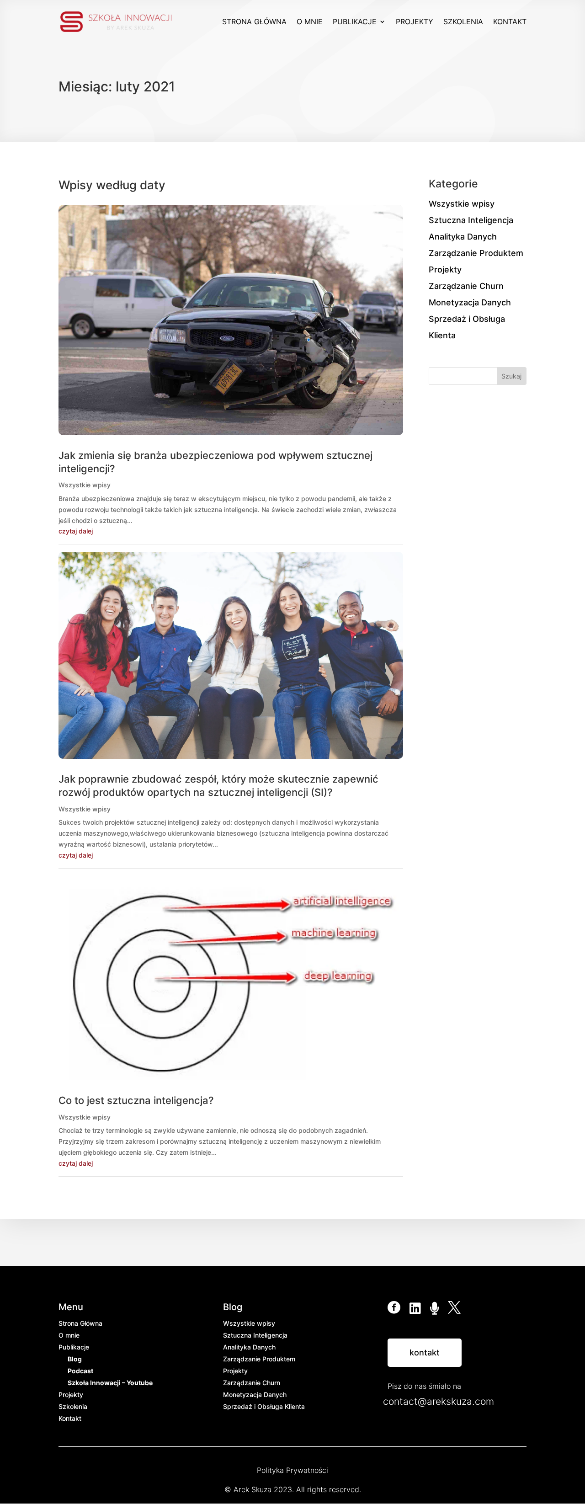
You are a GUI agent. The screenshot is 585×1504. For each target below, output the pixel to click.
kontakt (425, 1352)
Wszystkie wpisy (84, 485)
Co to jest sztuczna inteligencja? (136, 1100)
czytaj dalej (75, 531)
